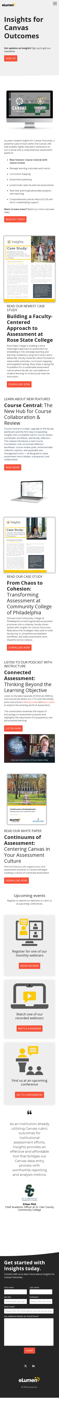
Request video (15, 219)
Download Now (19, 384)
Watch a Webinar (29, 1028)
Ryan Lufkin (49, 702)
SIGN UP (11, 58)
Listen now (13, 728)
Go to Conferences (29, 1094)
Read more (13, 467)
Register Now (29, 965)
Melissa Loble (30, 702)
